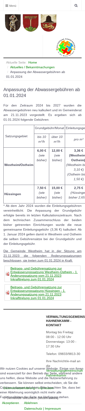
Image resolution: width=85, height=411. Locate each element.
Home (32, 62)
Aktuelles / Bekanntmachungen (32, 67)
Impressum (53, 408)
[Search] (76, 5)
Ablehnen (31, 403)
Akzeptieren (10, 403)
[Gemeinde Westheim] (43, 23)
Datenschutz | (34, 408)
